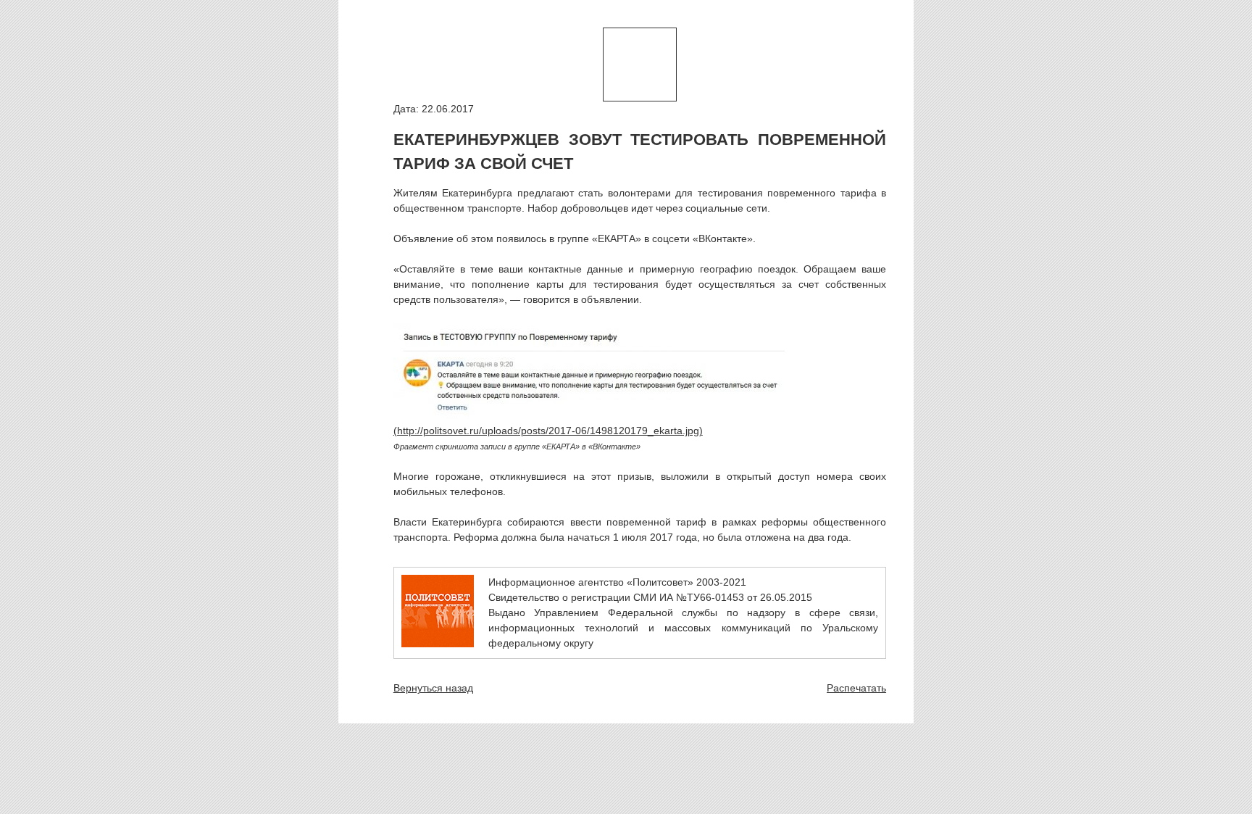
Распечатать (856, 688)
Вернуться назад (433, 688)
